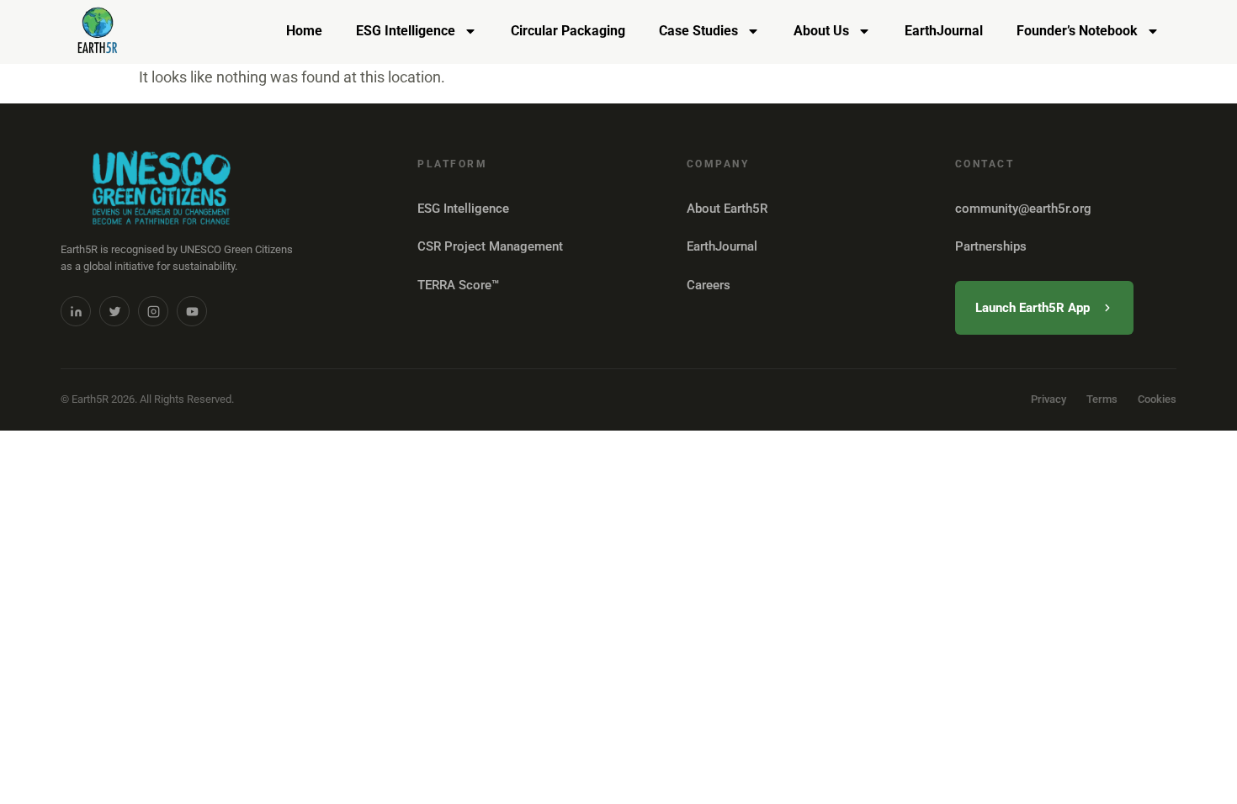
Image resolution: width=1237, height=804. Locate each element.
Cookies (1157, 399)
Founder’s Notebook (1077, 31)
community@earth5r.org (1023, 208)
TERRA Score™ (458, 285)
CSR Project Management (490, 246)
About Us (821, 31)
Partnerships (991, 246)
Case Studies (698, 31)
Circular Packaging (568, 31)
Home (304, 31)
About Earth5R (727, 208)
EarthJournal (944, 31)
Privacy (1048, 399)
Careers (708, 285)
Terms (1102, 399)
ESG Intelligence (405, 31)
